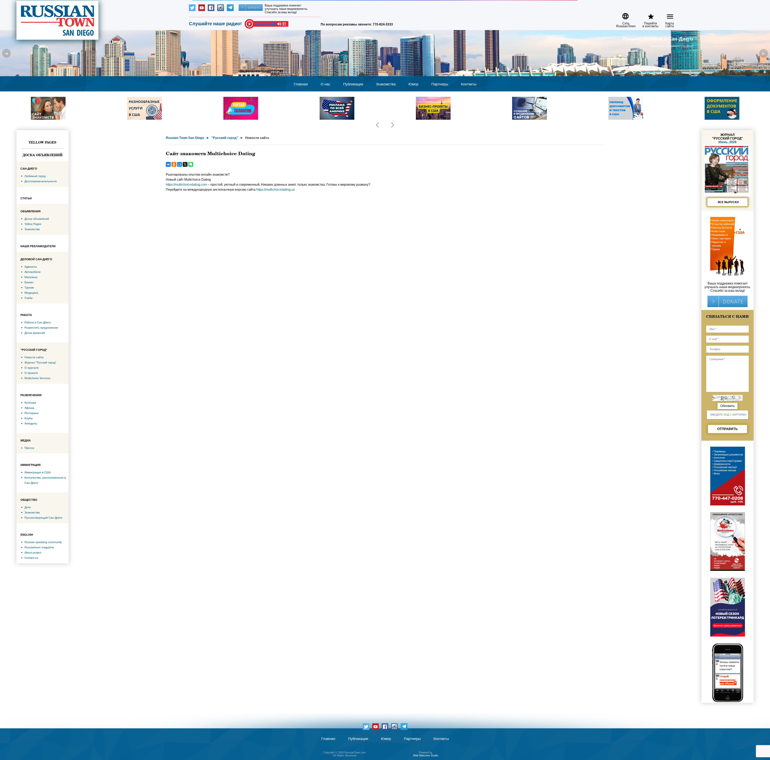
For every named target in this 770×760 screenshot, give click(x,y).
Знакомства (386, 84)
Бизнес (29, 282)
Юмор (413, 84)
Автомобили (32, 271)
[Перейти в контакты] (647, 14)
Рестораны (31, 413)
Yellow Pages (42, 142)
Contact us (31, 557)
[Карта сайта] (666, 14)
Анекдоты (30, 423)
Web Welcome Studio (425, 755)
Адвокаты (30, 266)
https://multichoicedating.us (275, 189)
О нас (325, 84)
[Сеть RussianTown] (623, 14)
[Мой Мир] (179, 164)
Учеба (28, 298)
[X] (185, 164)
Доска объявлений (42, 155)
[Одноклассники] (173, 164)
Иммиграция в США (37, 472)
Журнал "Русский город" (40, 362)
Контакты (468, 84)
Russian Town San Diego (185, 138)
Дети (27, 507)
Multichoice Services (37, 378)
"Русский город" (224, 138)
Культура (30, 402)
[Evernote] (190, 164)
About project (32, 552)
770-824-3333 (383, 24)
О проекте (31, 372)
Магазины (30, 277)
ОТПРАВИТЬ (727, 429)
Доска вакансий (34, 332)
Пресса (29, 447)
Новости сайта (34, 357)
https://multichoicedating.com (186, 184)
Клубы (28, 418)
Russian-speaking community (43, 542)
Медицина (31, 292)
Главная (301, 84)
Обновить (727, 406)
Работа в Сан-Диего (37, 322)
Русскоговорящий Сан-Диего (43, 517)
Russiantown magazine (39, 547)
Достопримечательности (40, 181)
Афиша (29, 407)
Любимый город (35, 176)
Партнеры (439, 84)
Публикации (353, 84)
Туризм (29, 287)
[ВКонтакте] (168, 164)
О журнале (31, 367)
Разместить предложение (41, 327)
